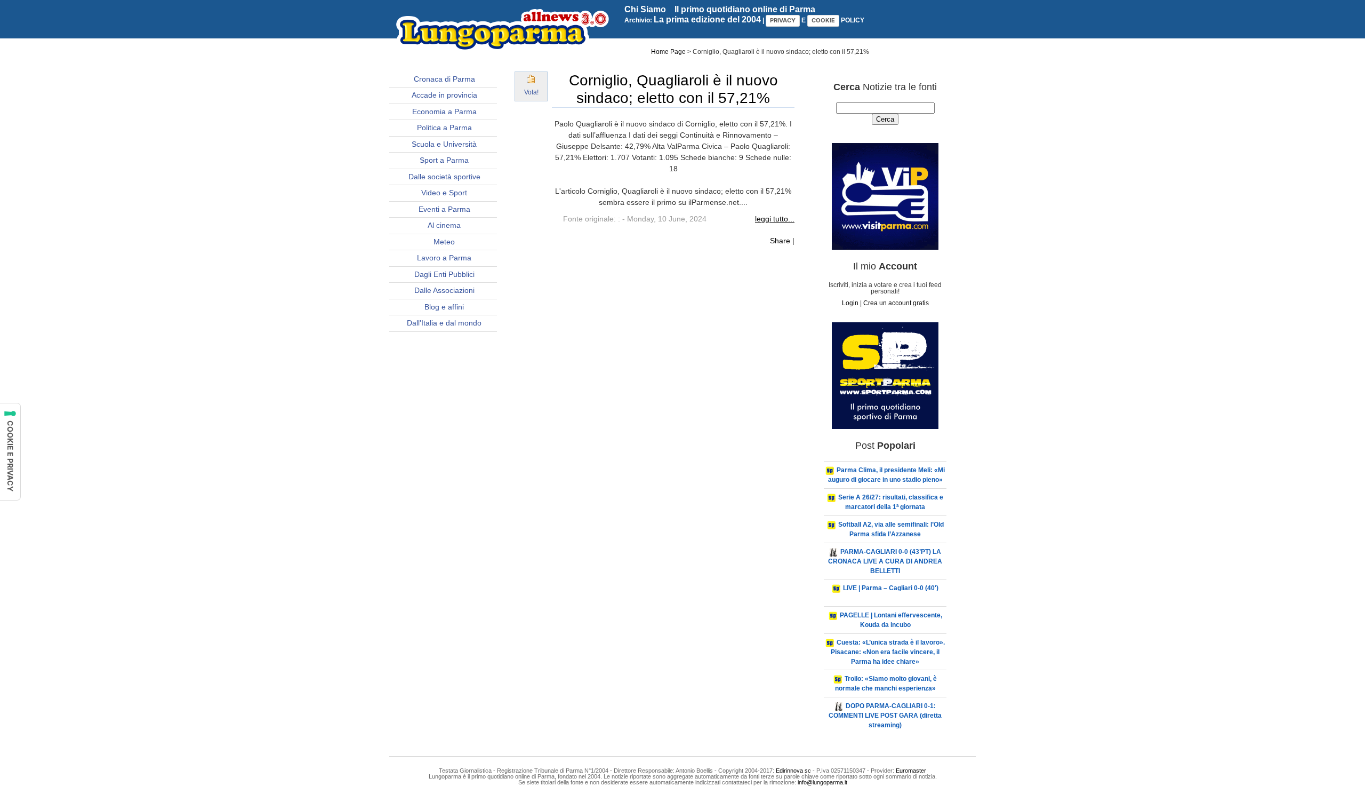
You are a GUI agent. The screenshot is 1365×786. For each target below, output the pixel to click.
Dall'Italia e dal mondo (444, 323)
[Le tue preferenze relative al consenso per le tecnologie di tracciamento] (10, 451)
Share (780, 240)
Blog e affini (444, 307)
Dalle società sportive (444, 176)
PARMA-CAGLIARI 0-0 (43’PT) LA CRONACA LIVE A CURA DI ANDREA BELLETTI (885, 561)
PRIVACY (783, 20)
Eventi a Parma (444, 209)
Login (850, 303)
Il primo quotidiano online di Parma (745, 9)
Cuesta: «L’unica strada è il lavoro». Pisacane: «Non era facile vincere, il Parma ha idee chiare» (888, 652)
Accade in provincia (444, 95)
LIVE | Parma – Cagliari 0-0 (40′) (890, 588)
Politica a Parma (444, 127)
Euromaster (911, 770)
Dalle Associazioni (444, 290)
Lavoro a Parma (444, 257)
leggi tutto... (774, 219)
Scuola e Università (444, 144)
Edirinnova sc (793, 770)
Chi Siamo (645, 9)
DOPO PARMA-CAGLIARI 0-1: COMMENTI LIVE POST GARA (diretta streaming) (885, 715)
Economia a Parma (444, 111)
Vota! (531, 92)
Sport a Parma (444, 160)
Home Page (668, 52)
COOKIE (823, 20)
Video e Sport (444, 192)
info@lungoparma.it (822, 782)
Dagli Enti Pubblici (444, 274)
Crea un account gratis (896, 303)
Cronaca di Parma (444, 79)
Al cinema (444, 225)
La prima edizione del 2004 (707, 19)
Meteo (444, 241)
